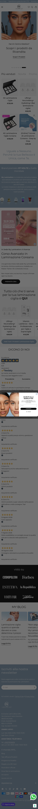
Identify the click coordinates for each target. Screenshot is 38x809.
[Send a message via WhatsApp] (33, 797)
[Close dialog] (37, 394)
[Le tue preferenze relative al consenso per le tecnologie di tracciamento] (35, 806)
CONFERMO (28, 408)
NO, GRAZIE (28, 411)
